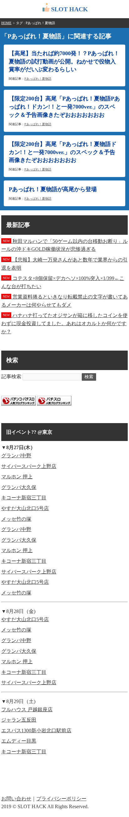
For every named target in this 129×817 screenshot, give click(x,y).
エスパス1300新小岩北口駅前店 (36, 730)
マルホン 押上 (17, 476)
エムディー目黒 (18, 741)
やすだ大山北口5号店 (25, 508)
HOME (6, 23)
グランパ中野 (16, 455)
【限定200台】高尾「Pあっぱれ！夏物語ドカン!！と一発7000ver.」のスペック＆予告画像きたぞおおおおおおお (62, 152)
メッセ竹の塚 (16, 519)
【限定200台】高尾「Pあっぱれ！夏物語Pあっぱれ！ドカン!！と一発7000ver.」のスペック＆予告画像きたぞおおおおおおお (64, 106)
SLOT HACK (69, 9)
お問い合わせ (16, 798)
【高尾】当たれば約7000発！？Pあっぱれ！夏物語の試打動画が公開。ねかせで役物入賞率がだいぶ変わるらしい (64, 61)
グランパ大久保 (18, 487)
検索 (89, 376)
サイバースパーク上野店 (28, 466)
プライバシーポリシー (61, 798)
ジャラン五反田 (18, 720)
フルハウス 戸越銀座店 (27, 709)
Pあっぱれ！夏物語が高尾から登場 (53, 189)
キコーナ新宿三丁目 (23, 497)
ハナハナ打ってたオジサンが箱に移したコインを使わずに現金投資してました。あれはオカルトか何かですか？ (64, 323)
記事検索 (11, 376)
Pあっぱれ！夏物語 (37, 78)
